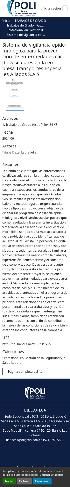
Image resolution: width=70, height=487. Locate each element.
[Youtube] (35, 454)
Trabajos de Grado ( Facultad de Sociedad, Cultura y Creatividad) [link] (26, 25)
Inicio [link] (6, 21)
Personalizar (42, 481)
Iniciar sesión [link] (51, 8)
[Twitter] (25, 454)
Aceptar (9, 481)
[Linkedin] (46, 454)
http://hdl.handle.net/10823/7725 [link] (26, 344)
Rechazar (24, 481)
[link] (35, 124)
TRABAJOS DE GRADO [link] (30, 21)
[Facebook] (15, 454)
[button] (21, 8)
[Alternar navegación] (65, 8)
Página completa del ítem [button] (27, 371)
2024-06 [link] (8, 138)
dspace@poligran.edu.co (24, 440)
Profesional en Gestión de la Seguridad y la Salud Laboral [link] (26, 30)
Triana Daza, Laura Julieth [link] (20, 152)
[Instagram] (55, 454)
